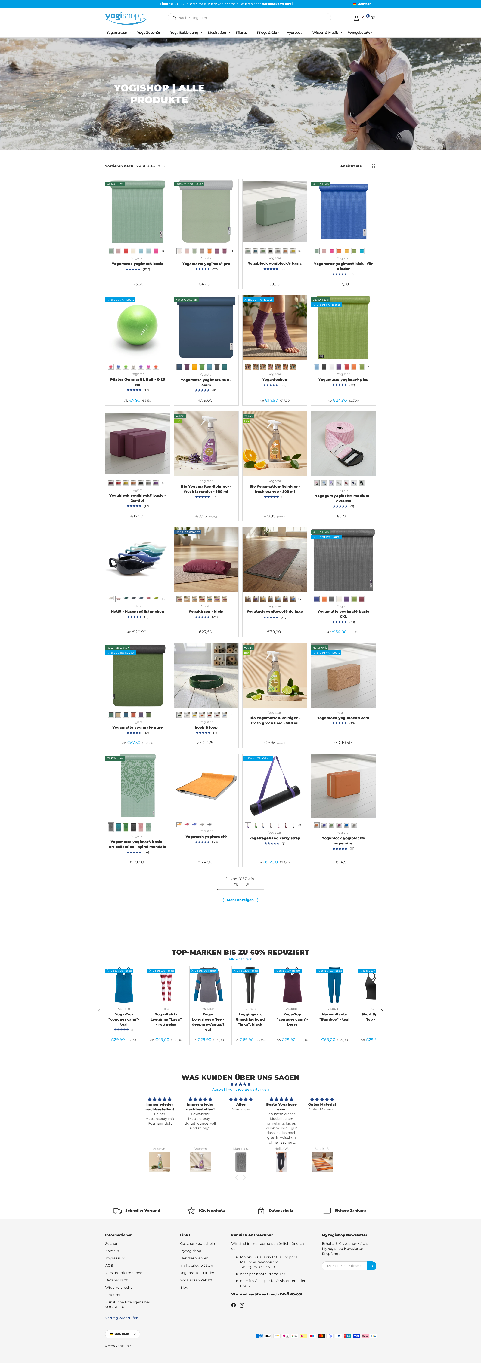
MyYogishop (190, 1251)
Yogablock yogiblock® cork (343, 718)
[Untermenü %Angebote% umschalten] (372, 33)
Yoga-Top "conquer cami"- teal (123, 1019)
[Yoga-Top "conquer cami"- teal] (124, 985)
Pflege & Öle (267, 33)
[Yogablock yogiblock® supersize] (343, 786)
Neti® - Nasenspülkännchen (137, 611)
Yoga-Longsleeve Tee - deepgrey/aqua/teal (208, 1022)
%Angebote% (359, 33)
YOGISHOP (123, 1346)
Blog (184, 1287)
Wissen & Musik (325, 33)
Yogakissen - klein (206, 611)
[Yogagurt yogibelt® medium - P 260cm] (343, 443)
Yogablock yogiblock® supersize (343, 840)
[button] (373, 18)
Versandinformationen (125, 1273)
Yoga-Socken (274, 380)
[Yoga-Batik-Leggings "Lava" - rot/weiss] (166, 985)
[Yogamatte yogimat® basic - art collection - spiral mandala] (137, 786)
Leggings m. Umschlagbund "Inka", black (250, 1019)
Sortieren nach (119, 166)
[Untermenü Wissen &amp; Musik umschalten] (340, 33)
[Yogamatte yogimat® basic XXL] (343, 559)
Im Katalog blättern (197, 1265)
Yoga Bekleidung (184, 33)
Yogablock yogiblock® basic (275, 263)
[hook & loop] (206, 675)
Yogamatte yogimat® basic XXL (343, 614)
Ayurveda (294, 33)
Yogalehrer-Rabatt (196, 1280)
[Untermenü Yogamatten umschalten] (130, 33)
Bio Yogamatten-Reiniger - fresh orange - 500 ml (275, 489)
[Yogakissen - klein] (206, 559)
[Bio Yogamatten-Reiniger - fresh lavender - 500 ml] (206, 443)
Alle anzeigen (241, 959)
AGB (109, 1265)
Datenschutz (116, 1280)
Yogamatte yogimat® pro (206, 264)
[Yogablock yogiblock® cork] (343, 675)
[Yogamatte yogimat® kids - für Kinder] (343, 211)
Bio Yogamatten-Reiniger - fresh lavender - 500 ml (206, 489)
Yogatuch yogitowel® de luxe (275, 611)
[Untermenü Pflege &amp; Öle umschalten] (279, 33)
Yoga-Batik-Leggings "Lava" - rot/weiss (166, 1019)
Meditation (217, 33)
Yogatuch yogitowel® (206, 837)
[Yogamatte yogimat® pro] (206, 211)
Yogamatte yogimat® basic (137, 264)
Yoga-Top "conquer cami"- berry (292, 1019)
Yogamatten (117, 33)
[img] (240, 1084)
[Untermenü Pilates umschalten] (249, 33)
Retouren (113, 1295)
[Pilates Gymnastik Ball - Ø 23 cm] (137, 327)
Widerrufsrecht (118, 1287)
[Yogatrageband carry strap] (275, 786)
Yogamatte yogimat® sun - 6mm (206, 382)
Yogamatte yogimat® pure (137, 727)
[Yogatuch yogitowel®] (206, 786)
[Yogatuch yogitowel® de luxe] (275, 559)
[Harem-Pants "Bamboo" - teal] (334, 985)
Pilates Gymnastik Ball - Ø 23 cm (137, 382)
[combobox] (249, 18)
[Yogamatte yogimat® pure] (137, 675)
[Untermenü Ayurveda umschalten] (305, 33)
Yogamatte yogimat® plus (343, 380)
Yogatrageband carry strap (274, 838)
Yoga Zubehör (148, 33)
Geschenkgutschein (197, 1244)
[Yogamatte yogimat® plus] (343, 327)
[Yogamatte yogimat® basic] (137, 211)
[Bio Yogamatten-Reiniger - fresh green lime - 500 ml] (275, 675)
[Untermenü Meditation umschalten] (228, 33)
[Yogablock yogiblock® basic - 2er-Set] (137, 443)
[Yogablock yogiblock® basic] (275, 211)
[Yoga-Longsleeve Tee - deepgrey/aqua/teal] (208, 985)
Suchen (111, 1244)
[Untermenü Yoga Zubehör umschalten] (163, 33)
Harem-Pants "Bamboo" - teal (334, 1016)
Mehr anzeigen (240, 900)
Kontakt (112, 1251)
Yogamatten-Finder (197, 1273)
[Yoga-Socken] (275, 327)
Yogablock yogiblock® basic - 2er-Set (137, 498)
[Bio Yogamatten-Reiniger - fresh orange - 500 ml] (275, 443)
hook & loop (206, 727)
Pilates (241, 33)
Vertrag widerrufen (121, 1318)
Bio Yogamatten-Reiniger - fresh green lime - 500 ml (275, 720)
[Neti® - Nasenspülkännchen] (137, 559)
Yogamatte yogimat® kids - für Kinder (343, 266)
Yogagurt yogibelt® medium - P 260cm (343, 498)
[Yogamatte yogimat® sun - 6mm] (206, 327)
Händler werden (194, 1258)
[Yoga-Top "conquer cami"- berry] (292, 985)
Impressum (115, 1258)
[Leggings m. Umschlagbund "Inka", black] (250, 985)
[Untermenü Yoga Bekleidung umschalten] (200, 33)
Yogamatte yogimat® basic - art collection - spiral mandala (137, 844)
